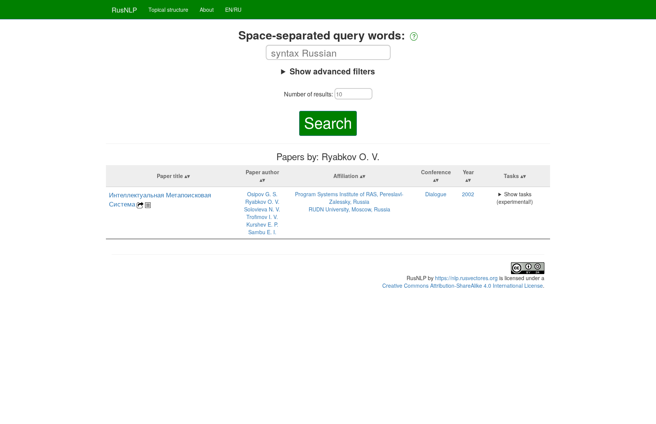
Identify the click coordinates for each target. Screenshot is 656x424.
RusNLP (124, 9)
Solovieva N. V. (262, 209)
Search (328, 122)
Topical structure (168, 9)
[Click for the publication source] (140, 204)
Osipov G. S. (262, 194)
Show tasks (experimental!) (515, 197)
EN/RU (233, 9)
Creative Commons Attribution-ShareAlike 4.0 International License (462, 285)
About (207, 9)
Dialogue (435, 194)
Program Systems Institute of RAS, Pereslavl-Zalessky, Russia (349, 197)
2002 (468, 194)
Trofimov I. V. (262, 217)
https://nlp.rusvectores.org (466, 278)
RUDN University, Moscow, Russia (349, 209)
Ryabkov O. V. (262, 201)
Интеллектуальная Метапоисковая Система (160, 199)
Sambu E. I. (262, 232)
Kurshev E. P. (262, 224)
